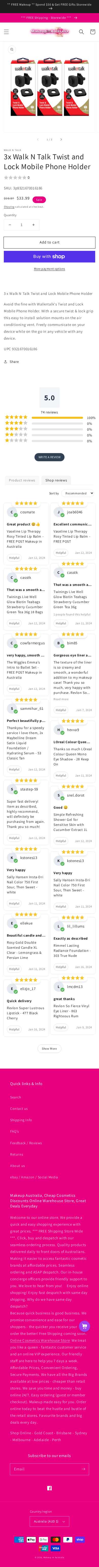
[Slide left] (38, 139)
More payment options (49, 269)
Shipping (9, 206)
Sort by (54, 493)
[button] (6, 31)
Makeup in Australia (53, 1557)
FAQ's (14, 1131)
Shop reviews (56, 480)
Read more (61, 699)
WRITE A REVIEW (49, 457)
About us (17, 1165)
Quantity (10, 215)
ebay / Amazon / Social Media (34, 1177)
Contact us (19, 1108)
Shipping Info (21, 1120)
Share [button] (14, 361)
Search (15, 1097)
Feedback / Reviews (26, 1143)
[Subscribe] (83, 1469)
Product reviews (22, 480)
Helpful (14, 558)
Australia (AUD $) (46, 1521)
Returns (16, 1154)
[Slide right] (61, 139)
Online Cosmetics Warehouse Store (40, 1340)
